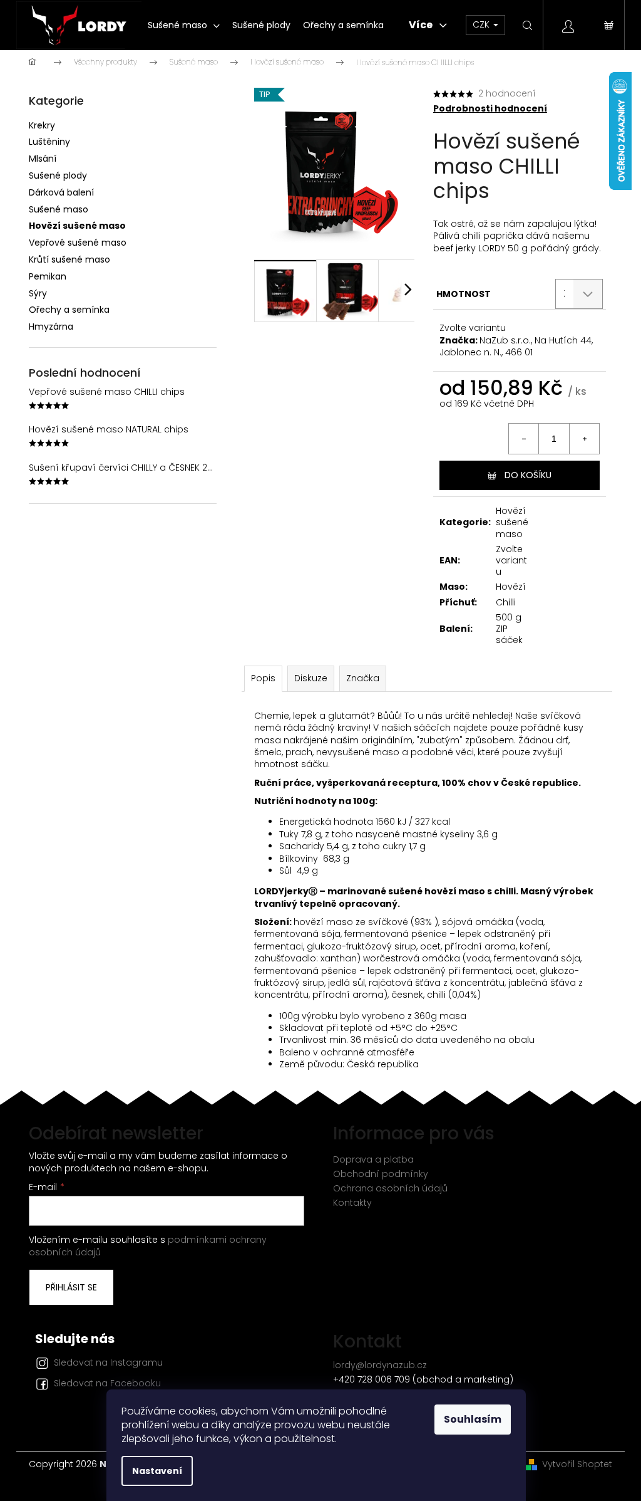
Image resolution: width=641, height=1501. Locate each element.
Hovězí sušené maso (77, 225)
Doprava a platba (373, 1159)
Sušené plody (58, 175)
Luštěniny (49, 141)
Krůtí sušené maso (69, 259)
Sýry (38, 293)
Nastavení (157, 1471)
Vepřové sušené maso (77, 242)
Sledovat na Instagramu (108, 1362)
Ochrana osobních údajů (390, 1188)
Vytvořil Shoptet (577, 1464)
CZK (482, 24)
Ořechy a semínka (69, 309)
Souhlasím (472, 1419)
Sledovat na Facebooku (107, 1383)
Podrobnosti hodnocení (490, 109)
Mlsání (42, 158)
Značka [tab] (362, 678)
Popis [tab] (263, 678)
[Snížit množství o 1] (524, 439)
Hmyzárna (51, 326)
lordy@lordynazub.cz (380, 1365)
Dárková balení (61, 192)
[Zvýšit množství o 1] (584, 439)
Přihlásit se (71, 1287)
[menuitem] (183, 25)
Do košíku (528, 475)
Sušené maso (58, 209)
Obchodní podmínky (380, 1174)
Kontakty (352, 1202)
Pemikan (47, 276)
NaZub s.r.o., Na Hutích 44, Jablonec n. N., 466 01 (516, 346)
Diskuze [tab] (310, 678)
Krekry (42, 125)
